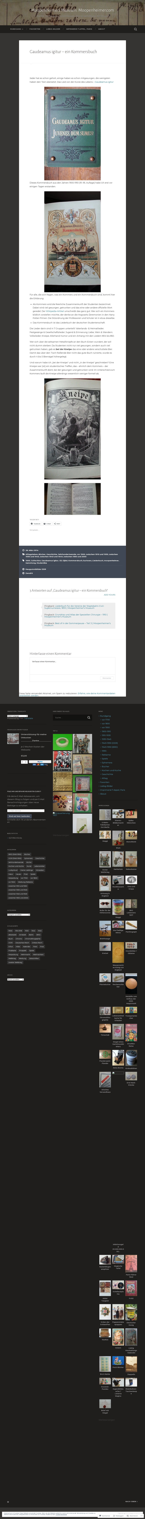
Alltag (105, 778)
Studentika (42, 563)
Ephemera (28, 858)
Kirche (28, 862)
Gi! (60, 560)
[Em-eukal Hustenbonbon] (82, 824)
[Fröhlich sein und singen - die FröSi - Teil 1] (82, 803)
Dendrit (29, 573)
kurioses (87, 560)
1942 (33, 931)
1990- (104, 751)
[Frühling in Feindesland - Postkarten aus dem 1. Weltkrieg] (82, 744)
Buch (10, 939)
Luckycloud (12, 870)
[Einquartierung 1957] (62, 814)
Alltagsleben (32, 554)
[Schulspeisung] (82, 764)
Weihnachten (38, 954)
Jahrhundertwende (67, 554)
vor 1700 (24, 878)
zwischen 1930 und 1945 (17, 890)
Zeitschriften (34, 958)
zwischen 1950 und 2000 (75, 556)
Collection (36, 560)
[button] (105, 819)
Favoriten (35, 29)
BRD (38, 935)
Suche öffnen (135, 29)
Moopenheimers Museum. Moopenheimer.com (72, 10)
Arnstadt (22, 935)
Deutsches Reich (22, 943)
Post (26, 874)
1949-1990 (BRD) (110, 747)
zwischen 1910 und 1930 (97, 554)
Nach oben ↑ (132, 1501)
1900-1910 (106, 731)
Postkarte (12, 950)
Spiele (33, 874)
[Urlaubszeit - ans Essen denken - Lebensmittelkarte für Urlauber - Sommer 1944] (62, 781)
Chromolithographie (32, 939)
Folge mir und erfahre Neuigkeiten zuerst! (24, 791)
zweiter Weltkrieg (15, 962)
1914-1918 (18, 931)
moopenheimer (111, 560)
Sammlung (31, 563)
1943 (39, 931)
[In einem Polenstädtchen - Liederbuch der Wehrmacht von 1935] (62, 761)
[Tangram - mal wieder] (82, 784)
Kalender (26, 946)
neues (18, 874)
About (101, 29)
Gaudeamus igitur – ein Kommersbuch (63, 51)
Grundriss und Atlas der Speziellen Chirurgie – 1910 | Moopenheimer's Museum (76, 615)
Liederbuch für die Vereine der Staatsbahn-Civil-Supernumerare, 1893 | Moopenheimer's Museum (74, 607)
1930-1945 (106, 739)
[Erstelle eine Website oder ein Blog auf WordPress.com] (8, 1502)
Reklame (106, 755)
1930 (27, 931)
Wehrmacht (25, 954)
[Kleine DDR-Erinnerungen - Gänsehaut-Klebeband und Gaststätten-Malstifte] (62, 742)
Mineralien (40, 870)
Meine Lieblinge (26, 870)
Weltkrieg (12, 958)
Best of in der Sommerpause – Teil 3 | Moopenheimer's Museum (77, 624)
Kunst (29, 866)
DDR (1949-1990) (14, 858)
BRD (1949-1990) (14, 854)
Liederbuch (97, 560)
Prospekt (22, 950)
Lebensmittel (39, 866)
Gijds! (65, 560)
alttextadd (12, 935)
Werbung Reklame (25, 882)
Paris (35, 946)
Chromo (19, 939)
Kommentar (107, 678)
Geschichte (51, 554)
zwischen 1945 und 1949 (51, 556)
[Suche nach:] (72, 718)
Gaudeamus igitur (104, 82)
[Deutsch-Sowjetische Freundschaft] (62, 802)
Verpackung (13, 878)
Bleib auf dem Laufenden (19, 816)
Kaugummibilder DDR (36, 569)
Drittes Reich (37, 943)
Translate (28, 718)
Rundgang (15, 29)
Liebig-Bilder (53, 29)
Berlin (31, 935)
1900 (28, 560)
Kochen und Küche (16, 866)
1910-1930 (106, 735)
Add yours (109, 595)
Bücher (42, 554)
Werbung (22, 958)
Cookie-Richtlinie (61, 1514)
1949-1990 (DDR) (110, 743)
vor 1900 (81, 554)
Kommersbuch (75, 560)
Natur (10, 874)
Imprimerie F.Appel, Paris (79, 29)
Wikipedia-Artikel (55, 311)
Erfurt (10, 946)
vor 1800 (34, 878)
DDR (10, 943)
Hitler (18, 946)
